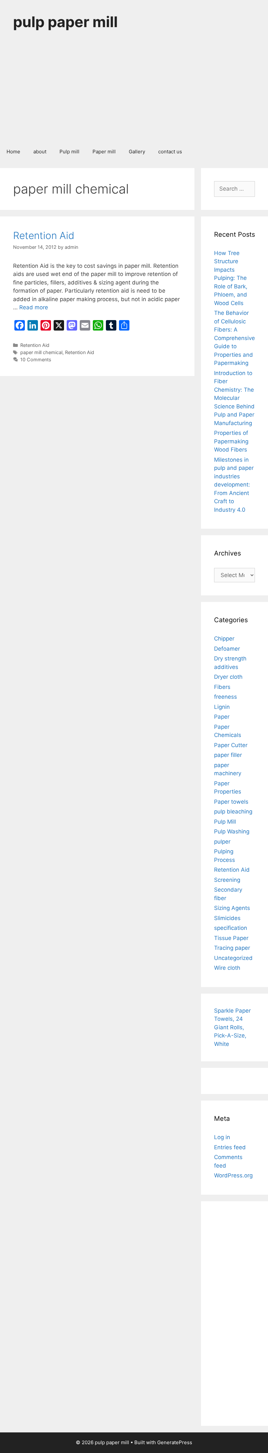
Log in (222, 1137)
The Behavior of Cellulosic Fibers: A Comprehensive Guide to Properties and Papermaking (234, 338)
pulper (222, 841)
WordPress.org (233, 1175)
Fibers (222, 687)
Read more (33, 307)
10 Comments (35, 359)
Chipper (224, 638)
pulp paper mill (65, 22)
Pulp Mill (225, 821)
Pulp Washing (231, 831)
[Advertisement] (134, 93)
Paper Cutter (230, 745)
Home (13, 151)
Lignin (222, 707)
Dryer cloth (228, 677)
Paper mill (104, 151)
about (39, 151)
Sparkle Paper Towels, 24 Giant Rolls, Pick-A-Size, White (232, 1027)
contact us (170, 151)
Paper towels (231, 801)
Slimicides (227, 918)
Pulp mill (69, 151)
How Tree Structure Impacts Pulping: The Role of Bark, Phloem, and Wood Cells (230, 278)
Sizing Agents (232, 908)
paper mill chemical (41, 352)
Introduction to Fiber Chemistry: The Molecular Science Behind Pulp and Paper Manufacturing (234, 398)
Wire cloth (227, 968)
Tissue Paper (231, 938)
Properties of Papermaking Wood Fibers (231, 441)
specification (230, 928)
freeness (225, 696)
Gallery (137, 151)
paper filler (228, 755)
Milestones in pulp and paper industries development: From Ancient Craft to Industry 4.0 (234, 484)
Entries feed (230, 1147)
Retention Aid (43, 235)
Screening (227, 880)
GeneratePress (174, 1442)
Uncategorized (233, 958)
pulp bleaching (233, 811)
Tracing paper (232, 948)
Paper (221, 716)
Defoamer (227, 648)
